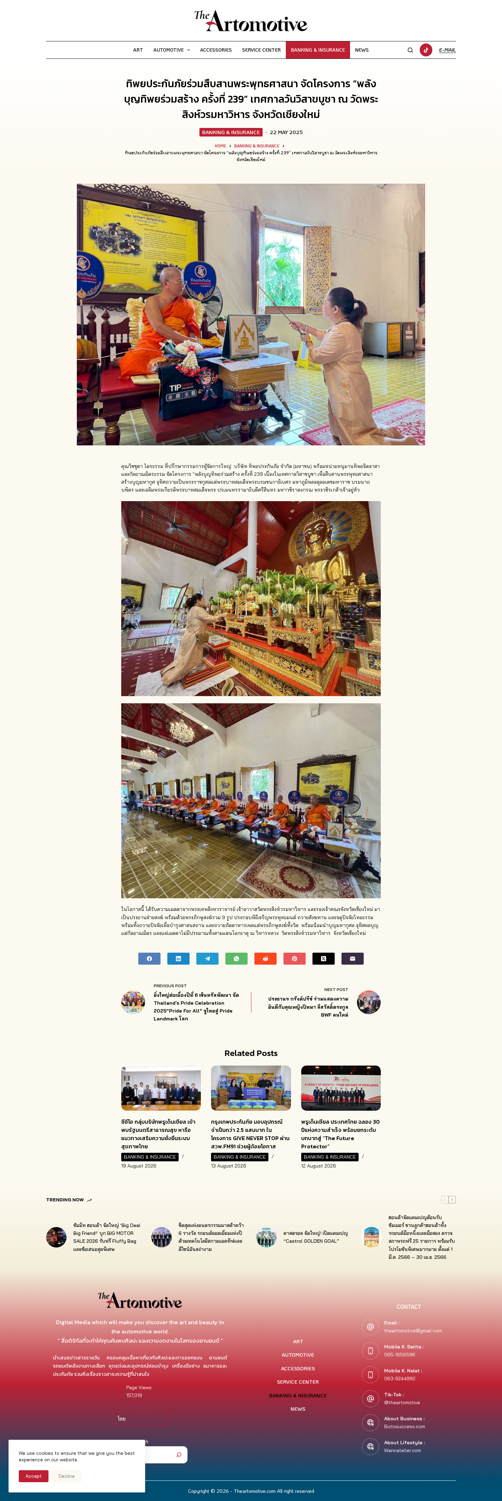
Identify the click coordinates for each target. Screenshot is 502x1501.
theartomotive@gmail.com (413, 1331)
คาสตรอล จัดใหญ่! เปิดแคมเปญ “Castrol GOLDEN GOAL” (315, 1237)
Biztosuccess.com (404, 1426)
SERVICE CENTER (261, 50)
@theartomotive (402, 1402)
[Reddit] (265, 959)
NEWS (362, 50)
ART (138, 50)
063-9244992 (400, 1378)
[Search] (410, 50)
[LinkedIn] (178, 959)
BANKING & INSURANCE (318, 50)
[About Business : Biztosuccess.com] (370, 1422)
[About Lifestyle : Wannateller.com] (370, 1446)
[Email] (352, 959)
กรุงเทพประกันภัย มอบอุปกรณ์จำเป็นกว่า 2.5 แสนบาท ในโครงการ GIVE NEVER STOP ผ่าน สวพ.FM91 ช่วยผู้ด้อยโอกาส (250, 1134)
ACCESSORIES (216, 50)
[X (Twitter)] (323, 959)
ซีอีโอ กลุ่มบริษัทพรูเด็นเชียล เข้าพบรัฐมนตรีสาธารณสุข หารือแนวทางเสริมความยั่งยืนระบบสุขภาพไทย (158, 1134)
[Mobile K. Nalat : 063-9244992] (370, 1374)
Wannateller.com (402, 1450)
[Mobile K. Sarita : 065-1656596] (370, 1350)
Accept (34, 1476)
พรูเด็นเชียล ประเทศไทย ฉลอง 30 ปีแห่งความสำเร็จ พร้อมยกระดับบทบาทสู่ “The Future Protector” (340, 1134)
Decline (67, 1476)
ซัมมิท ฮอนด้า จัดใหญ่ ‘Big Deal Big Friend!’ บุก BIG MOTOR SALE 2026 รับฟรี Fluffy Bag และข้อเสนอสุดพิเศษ (106, 1237)
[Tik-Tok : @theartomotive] (370, 1398)
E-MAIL (447, 49)
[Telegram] (207, 959)
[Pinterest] (294, 959)
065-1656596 (399, 1355)
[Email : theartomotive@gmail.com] (370, 1326)
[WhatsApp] (236, 959)
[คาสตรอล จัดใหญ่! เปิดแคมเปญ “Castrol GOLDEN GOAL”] (266, 1237)
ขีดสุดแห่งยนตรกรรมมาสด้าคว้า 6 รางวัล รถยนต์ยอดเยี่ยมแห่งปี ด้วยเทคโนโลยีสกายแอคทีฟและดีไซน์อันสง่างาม (211, 1237)
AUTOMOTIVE (168, 50)
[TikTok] (426, 49)
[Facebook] (149, 959)
